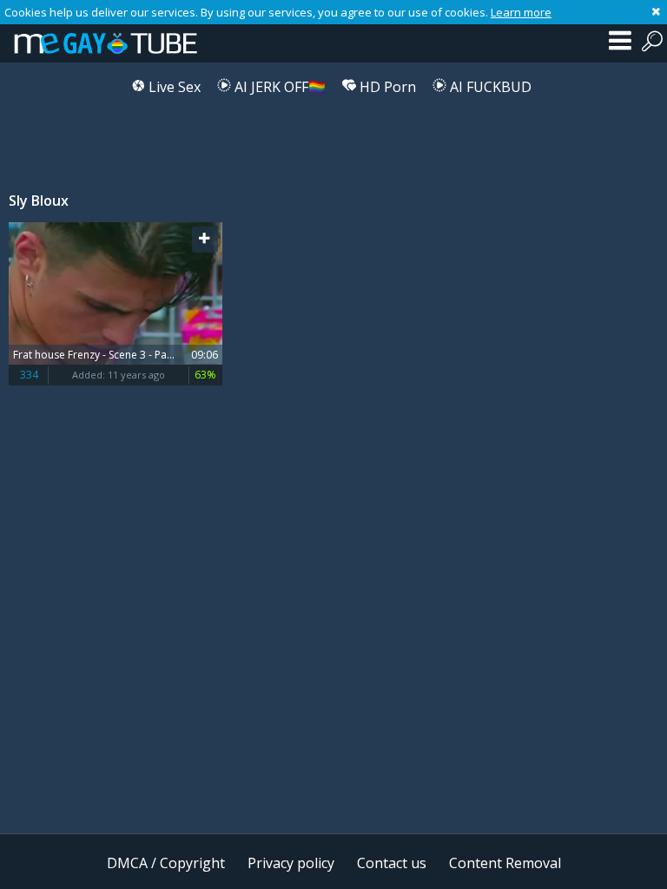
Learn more (521, 12)
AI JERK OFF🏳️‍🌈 (278, 86)
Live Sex (173, 86)
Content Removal (505, 863)
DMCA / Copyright (166, 863)
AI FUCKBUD (489, 86)
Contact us (391, 863)
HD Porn (386, 86)
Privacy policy (291, 863)
